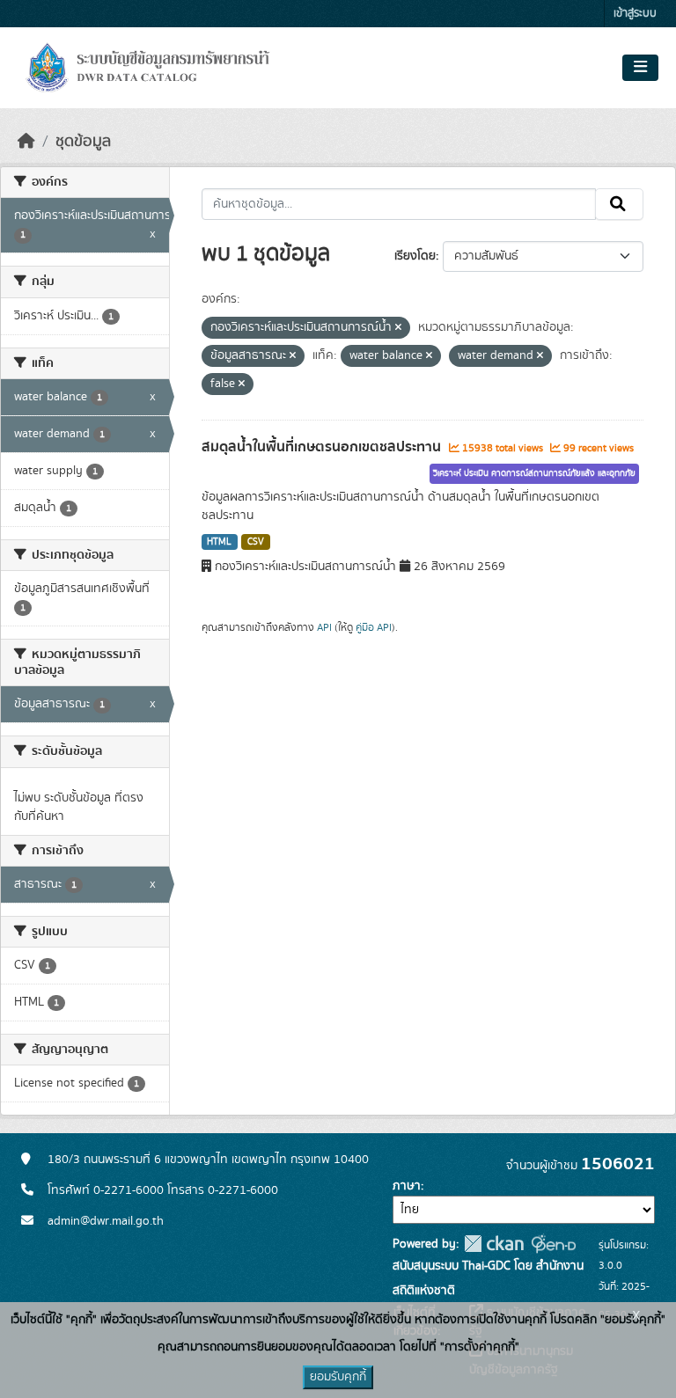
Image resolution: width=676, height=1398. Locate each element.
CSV (255, 542)
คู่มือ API (374, 627)
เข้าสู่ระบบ (635, 13)
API (324, 627)
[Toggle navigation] (640, 68)
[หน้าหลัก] (26, 141)
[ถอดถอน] (398, 328)
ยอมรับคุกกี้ (338, 1377)
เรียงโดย (415, 256)
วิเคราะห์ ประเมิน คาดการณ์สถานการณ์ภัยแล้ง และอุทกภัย (534, 473)
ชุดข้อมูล (83, 141)
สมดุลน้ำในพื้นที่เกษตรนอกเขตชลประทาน (323, 447)
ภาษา (407, 1186)
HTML (219, 542)
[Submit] (619, 204)
